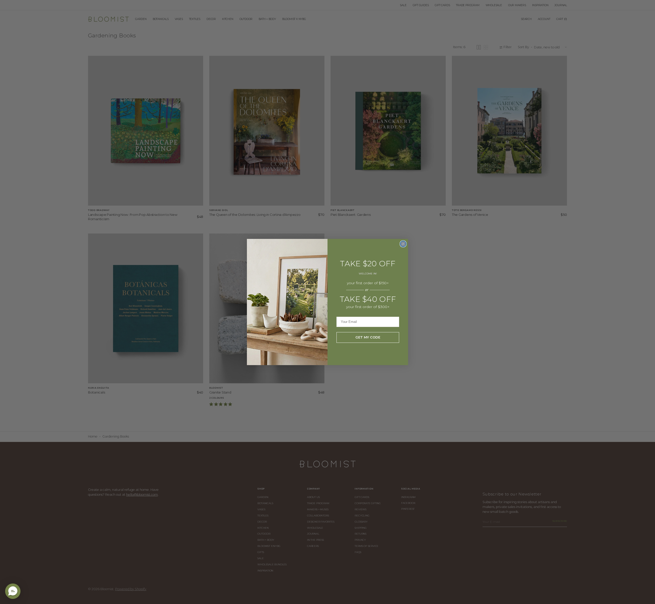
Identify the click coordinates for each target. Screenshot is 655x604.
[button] (12, 591)
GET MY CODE (367, 337)
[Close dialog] (403, 244)
